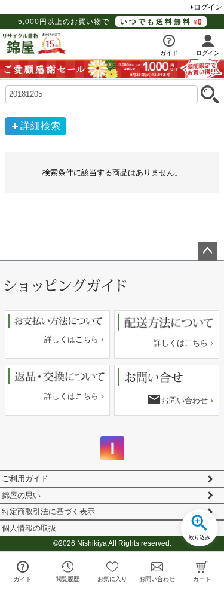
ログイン (208, 7)
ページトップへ (207, 251)
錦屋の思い (21, 495)
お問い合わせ (184, 400)
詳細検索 (40, 126)
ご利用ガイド (25, 478)
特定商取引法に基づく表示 (48, 511)
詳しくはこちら (71, 339)
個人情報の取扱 (29, 528)
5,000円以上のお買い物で (105, 21)
